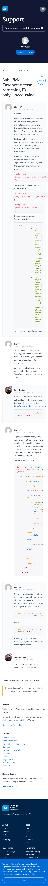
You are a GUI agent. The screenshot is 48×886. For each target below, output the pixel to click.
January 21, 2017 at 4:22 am (24, 346)
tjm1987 (18, 107)
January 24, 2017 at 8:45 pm (24, 432)
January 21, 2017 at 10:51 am (25, 392)
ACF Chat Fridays (8, 852)
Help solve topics (9, 786)
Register (21, 52)
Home (4, 70)
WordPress (6, 854)
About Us (5, 831)
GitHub (4, 857)
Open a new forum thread (13, 725)
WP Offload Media (32, 857)
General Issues (8, 737)
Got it (24, 880)
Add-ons (5, 756)
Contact (28, 837)
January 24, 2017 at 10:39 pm (25, 589)
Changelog (6, 840)
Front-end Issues (9, 741)
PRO (4, 829)
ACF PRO (22, 70)
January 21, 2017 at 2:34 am (24, 109)
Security (28, 842)
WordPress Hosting (33, 852)
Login (30, 52)
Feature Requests (9, 762)
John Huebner (20, 390)
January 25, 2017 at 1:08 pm (24, 660)
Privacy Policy (22, 871)
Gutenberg (7, 747)
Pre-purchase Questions (12, 750)
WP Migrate (30, 854)
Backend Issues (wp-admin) (13, 744)
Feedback (6, 765)
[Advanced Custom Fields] (5, 9)
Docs (27, 829)
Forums (13, 70)
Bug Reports (7, 759)
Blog (4, 834)
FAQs (28, 831)
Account (5, 837)
